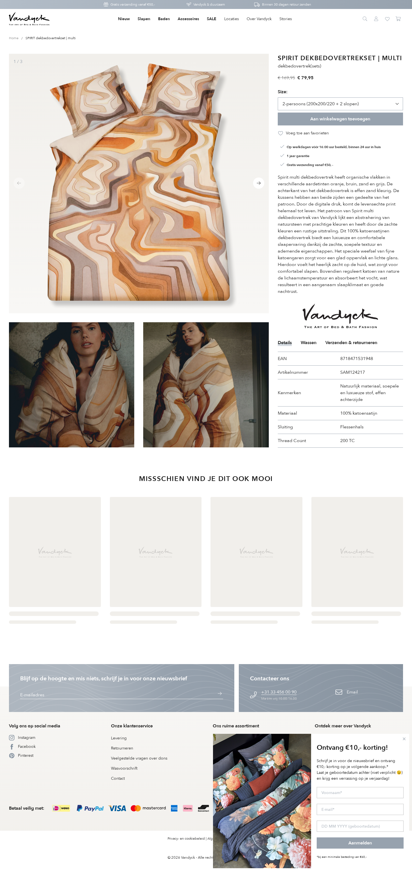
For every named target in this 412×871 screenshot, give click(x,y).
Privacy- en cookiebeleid (186, 838)
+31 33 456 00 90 (279, 692)
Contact (118, 778)
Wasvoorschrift (124, 768)
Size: (283, 92)
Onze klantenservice (132, 726)
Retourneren (122, 748)
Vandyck (188, 857)
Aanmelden (360, 843)
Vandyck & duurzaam (209, 4)
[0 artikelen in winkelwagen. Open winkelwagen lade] (398, 19)
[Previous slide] (19, 183)
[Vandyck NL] (29, 19)
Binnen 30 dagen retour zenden (286, 4)
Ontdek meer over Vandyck (343, 726)
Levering (119, 738)
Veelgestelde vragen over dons (139, 758)
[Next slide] (258, 183)
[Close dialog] (404, 739)
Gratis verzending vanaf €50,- (132, 4)
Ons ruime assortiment (236, 726)
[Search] (364, 19)
